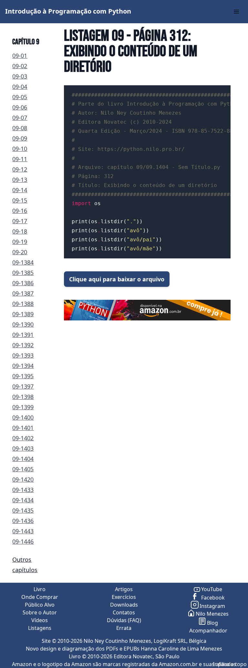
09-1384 (23, 262)
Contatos (124, 612)
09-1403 (23, 448)
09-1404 (23, 459)
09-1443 (23, 531)
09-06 (19, 107)
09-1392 (23, 345)
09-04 (19, 86)
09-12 (19, 169)
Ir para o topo (230, 664)
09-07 (19, 117)
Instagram (212, 606)
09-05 (19, 97)
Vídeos (39, 620)
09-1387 (23, 293)
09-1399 (23, 407)
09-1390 (23, 324)
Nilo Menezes (212, 613)
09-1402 (23, 438)
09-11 (19, 159)
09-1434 (23, 500)
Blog (212, 622)
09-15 (19, 200)
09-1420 (23, 479)
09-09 (19, 138)
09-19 (19, 241)
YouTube (211, 589)
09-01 (19, 55)
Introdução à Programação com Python (68, 11)
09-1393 (23, 355)
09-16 (19, 210)
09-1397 (23, 386)
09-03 (19, 76)
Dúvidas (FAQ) (124, 620)
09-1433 (23, 490)
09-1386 (23, 283)
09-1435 (23, 510)
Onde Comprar (39, 596)
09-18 (19, 231)
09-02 (19, 66)
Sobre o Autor (40, 612)
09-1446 (23, 541)
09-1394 (23, 366)
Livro (40, 589)
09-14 (19, 190)
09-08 (19, 128)
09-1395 (23, 376)
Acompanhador (208, 630)
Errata (123, 627)
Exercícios (124, 596)
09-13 (19, 179)
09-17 (19, 221)
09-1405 (23, 469)
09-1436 (23, 521)
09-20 (19, 252)
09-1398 (23, 397)
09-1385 (23, 273)
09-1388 (23, 304)
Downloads (124, 604)
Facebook (212, 597)
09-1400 (23, 417)
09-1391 (23, 335)
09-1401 (23, 428)
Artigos (124, 589)
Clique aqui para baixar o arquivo (116, 279)
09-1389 (23, 314)
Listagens (39, 627)
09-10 (19, 148)
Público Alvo (40, 604)
